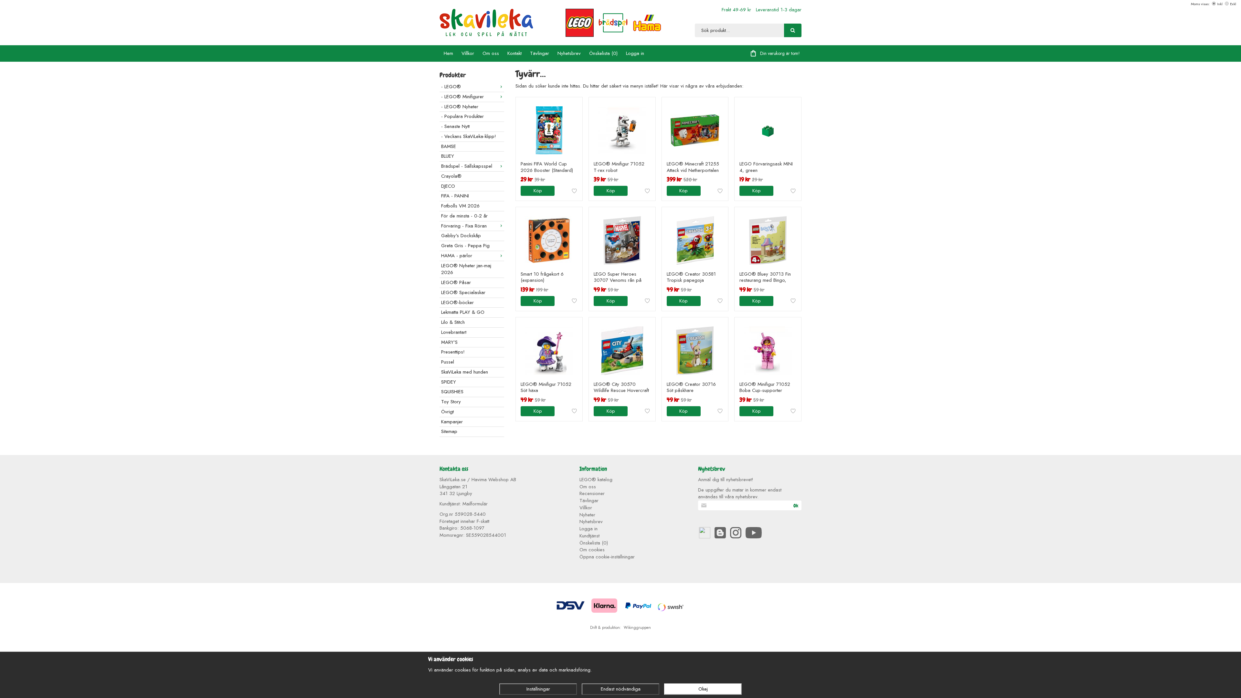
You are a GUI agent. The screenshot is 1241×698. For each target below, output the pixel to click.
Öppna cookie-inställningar (607, 556)
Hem (448, 53)
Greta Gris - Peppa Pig (465, 245)
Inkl (1220, 3)
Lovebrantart (453, 332)
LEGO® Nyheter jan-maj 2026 (466, 269)
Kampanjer (452, 421)
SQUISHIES (452, 391)
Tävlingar (539, 53)
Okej (703, 689)
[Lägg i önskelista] (574, 191)
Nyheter (587, 514)
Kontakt (514, 53)
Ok (795, 505)
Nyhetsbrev (569, 53)
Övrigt (447, 411)
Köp (538, 190)
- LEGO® (451, 86)
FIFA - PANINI (455, 195)
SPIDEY (448, 382)
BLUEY (447, 156)
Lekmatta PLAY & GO (462, 312)
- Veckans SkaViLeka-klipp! (468, 136)
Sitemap (449, 431)
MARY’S (449, 342)
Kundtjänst (589, 535)
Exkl (1233, 3)
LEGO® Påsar (456, 282)
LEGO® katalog (595, 479)
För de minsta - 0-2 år (464, 215)
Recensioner (592, 493)
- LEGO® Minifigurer (462, 96)
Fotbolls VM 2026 (460, 205)
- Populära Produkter (462, 116)
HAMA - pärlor (456, 255)
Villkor (467, 53)
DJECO (448, 186)
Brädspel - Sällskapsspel (466, 166)
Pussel (447, 361)
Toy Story (451, 401)
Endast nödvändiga (621, 689)
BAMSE (448, 146)
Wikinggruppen (637, 627)
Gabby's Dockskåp (461, 235)
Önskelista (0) (603, 53)
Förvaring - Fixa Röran (464, 225)
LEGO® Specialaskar (463, 292)
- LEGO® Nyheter (459, 106)
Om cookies (592, 549)
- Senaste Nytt (455, 126)
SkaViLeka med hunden (464, 371)
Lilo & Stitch (453, 322)
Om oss (491, 53)
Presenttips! (453, 351)
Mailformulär (475, 503)
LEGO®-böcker (457, 302)
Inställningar (538, 689)
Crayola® (451, 176)
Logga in (635, 53)
